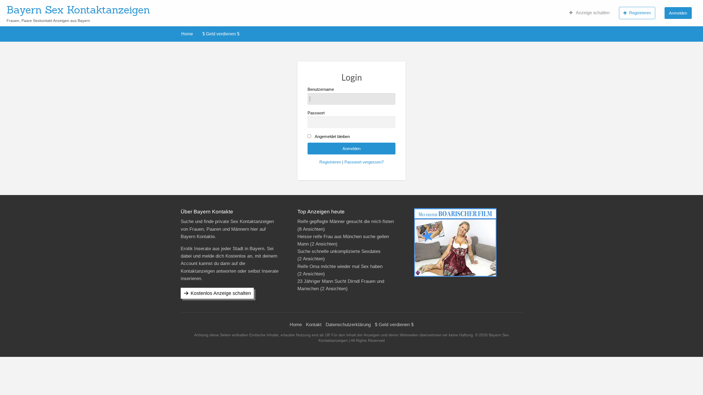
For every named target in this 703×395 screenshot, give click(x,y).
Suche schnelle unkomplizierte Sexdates (339, 251)
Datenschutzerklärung (348, 324)
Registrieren (640, 12)
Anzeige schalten (592, 12)
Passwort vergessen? (364, 162)
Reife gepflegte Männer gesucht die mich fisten (345, 221)
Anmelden (678, 13)
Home (187, 34)
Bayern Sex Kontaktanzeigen (78, 9)
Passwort (316, 113)
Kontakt (314, 324)
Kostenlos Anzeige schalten (221, 293)
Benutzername (321, 89)
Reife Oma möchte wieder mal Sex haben (340, 266)
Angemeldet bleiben (332, 136)
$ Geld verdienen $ (220, 34)
